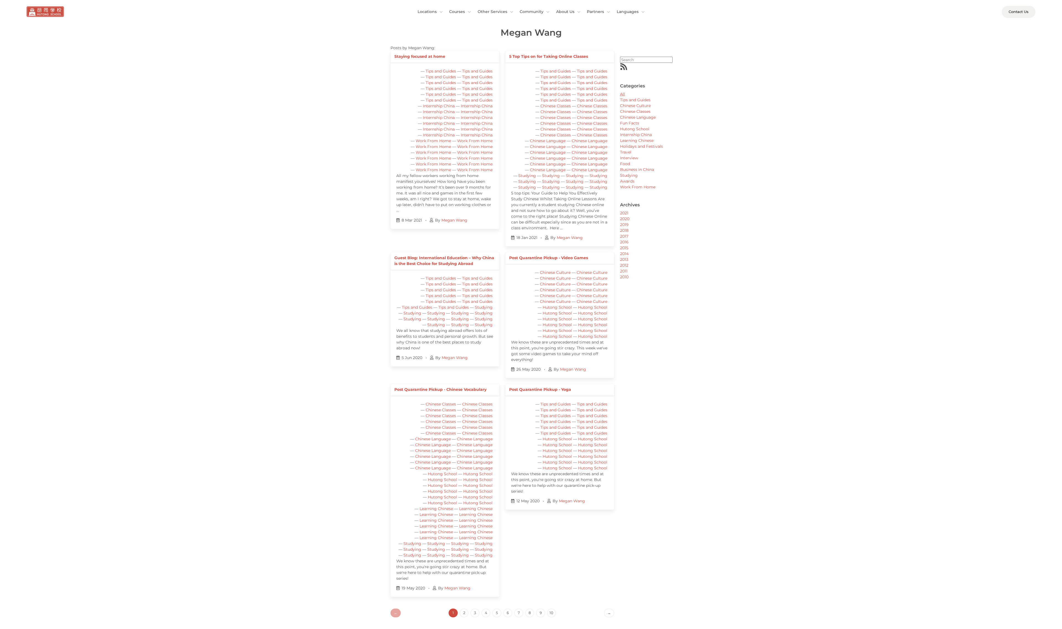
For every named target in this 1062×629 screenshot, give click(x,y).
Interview (629, 157)
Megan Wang (454, 220)
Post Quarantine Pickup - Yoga (540, 389)
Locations (427, 11)
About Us (565, 11)
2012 (624, 265)
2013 (624, 259)
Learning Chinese (436, 508)
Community (531, 11)
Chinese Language (548, 140)
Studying (527, 175)
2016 (624, 242)
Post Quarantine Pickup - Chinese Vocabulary (440, 389)
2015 (624, 247)
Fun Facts (629, 123)
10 (551, 612)
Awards (627, 181)
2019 (624, 224)
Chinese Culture (555, 272)
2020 (624, 218)
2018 (624, 230)
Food (625, 163)
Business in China (637, 169)
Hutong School (557, 307)
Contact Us (1019, 11)
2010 (624, 276)
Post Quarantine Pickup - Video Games (548, 257)
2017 (624, 236)
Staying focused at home (419, 56)
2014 (624, 253)
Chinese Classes (555, 105)
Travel (625, 152)
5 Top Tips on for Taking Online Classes (548, 56)
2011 (624, 271)
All (622, 94)
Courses (457, 11)
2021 (624, 212)
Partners (595, 11)
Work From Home (433, 140)
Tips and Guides (441, 71)
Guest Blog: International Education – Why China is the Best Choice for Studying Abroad (444, 260)
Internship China (439, 105)
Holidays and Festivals (641, 146)
